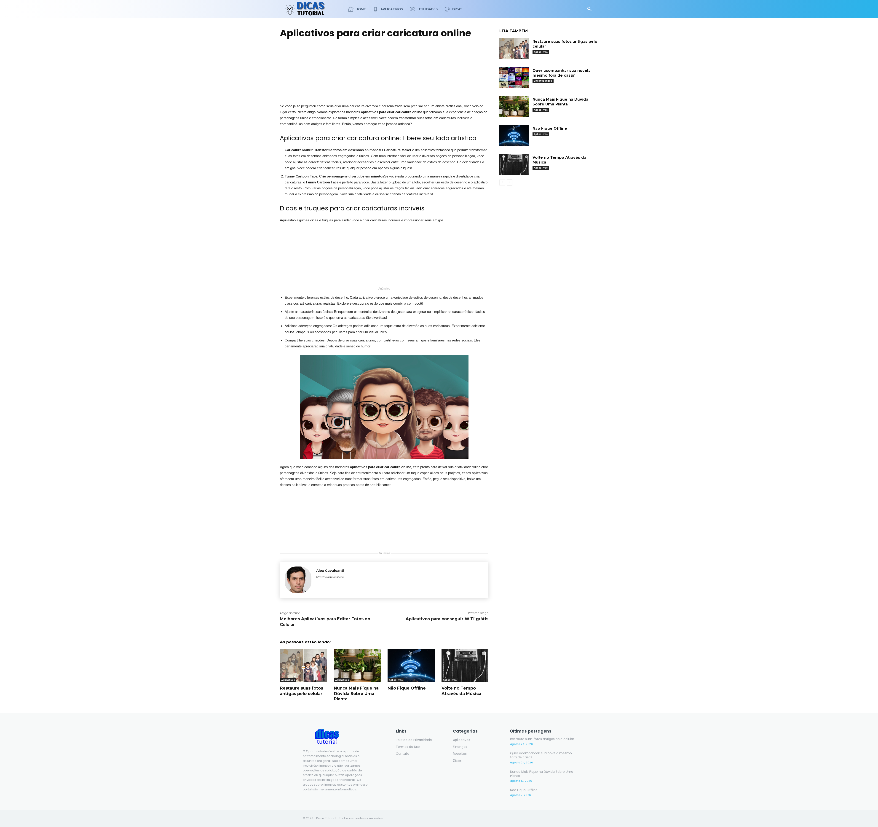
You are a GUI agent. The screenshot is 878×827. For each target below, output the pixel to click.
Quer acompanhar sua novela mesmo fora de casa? (541, 755)
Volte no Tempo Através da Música (461, 691)
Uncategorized (543, 81)
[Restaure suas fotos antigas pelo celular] (303, 665)
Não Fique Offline (407, 688)
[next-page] (509, 182)
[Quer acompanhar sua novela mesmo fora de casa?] (514, 77)
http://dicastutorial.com (330, 577)
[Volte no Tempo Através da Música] (465, 665)
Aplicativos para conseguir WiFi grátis (447, 618)
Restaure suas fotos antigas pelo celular (301, 691)
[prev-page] (502, 182)
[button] (589, 9)
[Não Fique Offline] (411, 665)
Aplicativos (288, 680)
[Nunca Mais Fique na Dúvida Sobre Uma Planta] (357, 665)
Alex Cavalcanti (330, 570)
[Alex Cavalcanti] (298, 580)
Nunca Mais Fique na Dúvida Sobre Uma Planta (356, 693)
